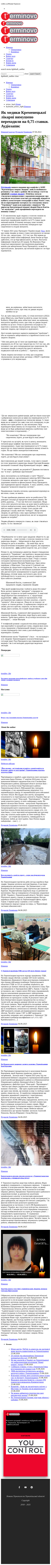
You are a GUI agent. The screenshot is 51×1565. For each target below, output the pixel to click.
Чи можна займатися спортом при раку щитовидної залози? (27, 1394)
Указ (43, 231)
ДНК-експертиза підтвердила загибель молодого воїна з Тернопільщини (27, 1372)
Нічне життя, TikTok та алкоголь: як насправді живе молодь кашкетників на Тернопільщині (30, 1350)
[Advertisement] (25, 279)
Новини (4, 132)
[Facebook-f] (19, 1487)
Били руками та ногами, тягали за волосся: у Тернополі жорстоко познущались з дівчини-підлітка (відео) (25, 1177)
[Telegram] (32, 1487)
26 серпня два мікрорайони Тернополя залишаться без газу (27, 1357)
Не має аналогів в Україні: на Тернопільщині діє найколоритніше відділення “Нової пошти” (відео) (30, 1362)
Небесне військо (8, 763)
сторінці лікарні (17, 194)
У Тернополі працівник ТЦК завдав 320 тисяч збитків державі (23, 971)
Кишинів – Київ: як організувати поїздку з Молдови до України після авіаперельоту (29, 1387)
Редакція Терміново (23, 132)
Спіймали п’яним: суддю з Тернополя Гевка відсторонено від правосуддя (29, 1368)
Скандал (11, 132)
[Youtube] (25, 1487)
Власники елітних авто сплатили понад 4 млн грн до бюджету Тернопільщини (30, 1376)
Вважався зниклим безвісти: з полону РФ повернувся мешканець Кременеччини (28, 1381)
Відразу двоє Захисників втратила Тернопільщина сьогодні (19, 717)
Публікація (6, 187)
